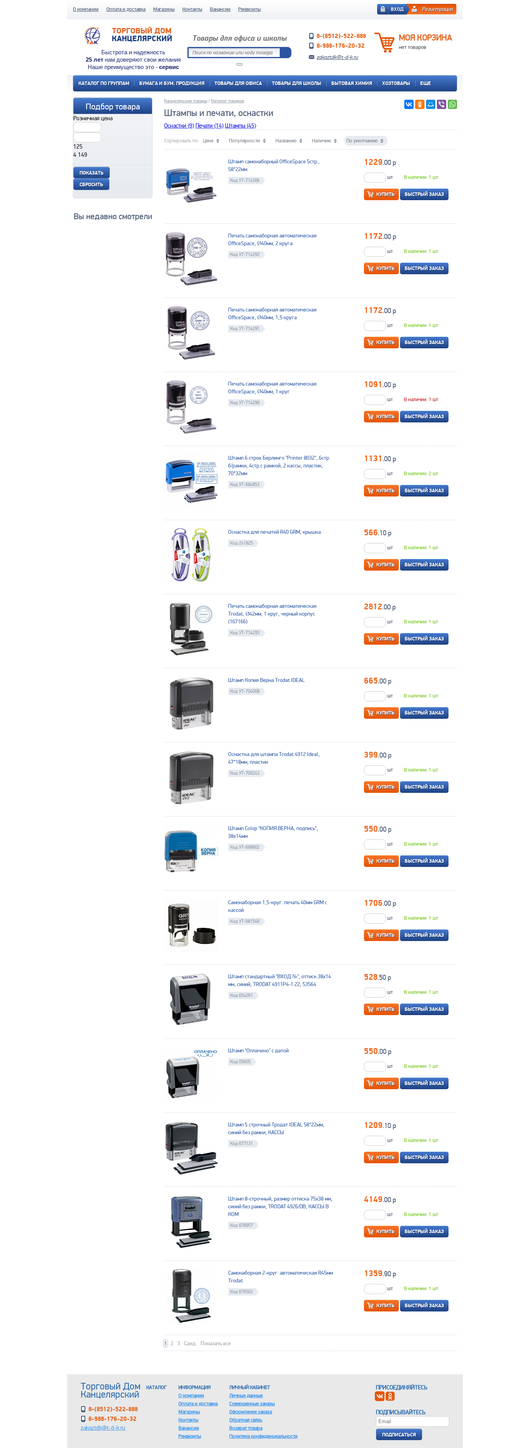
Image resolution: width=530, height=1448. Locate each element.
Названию (285, 141)
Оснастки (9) (179, 125)
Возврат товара (245, 1428)
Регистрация (437, 9)
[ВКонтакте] (409, 104)
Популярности (244, 141)
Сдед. (190, 1343)
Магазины (164, 9)
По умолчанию (362, 141)
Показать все (216, 1343)
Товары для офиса (238, 83)
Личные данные (246, 1395)
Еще (425, 83)
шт (389, 177)
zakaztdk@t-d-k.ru (337, 57)
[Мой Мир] (430, 104)
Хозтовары (396, 83)
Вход (397, 9)
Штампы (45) (240, 125)
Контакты (192, 9)
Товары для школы (296, 83)
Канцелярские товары (185, 101)
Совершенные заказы (252, 1403)
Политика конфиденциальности (263, 1436)
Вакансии (220, 9)
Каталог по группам (103, 83)
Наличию (321, 141)
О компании (86, 9)
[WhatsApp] (452, 104)
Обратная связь (245, 1420)
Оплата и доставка (125, 9)
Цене (208, 141)
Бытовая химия (351, 83)
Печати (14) (209, 125)
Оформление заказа (250, 1412)
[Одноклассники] (419, 104)
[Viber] (441, 104)
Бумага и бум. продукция (171, 83)
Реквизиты (249, 9)
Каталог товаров (227, 101)
